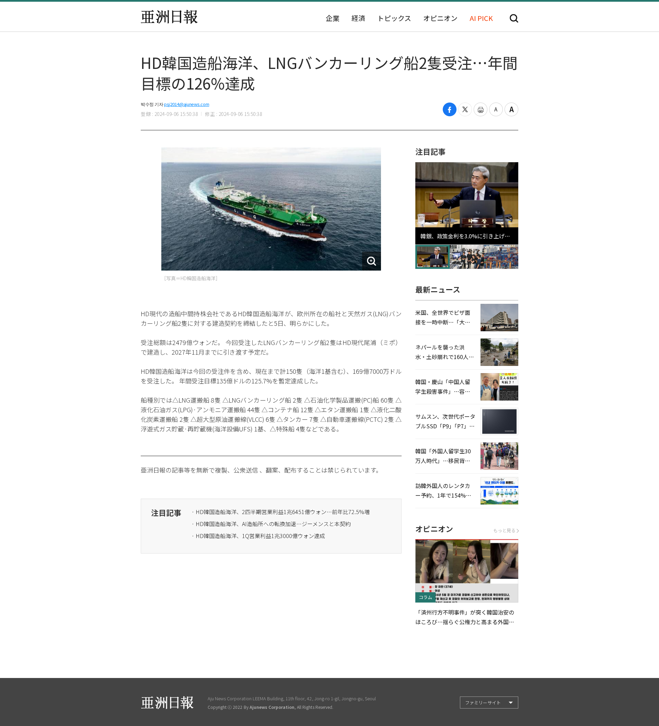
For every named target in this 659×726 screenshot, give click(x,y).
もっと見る (504, 530)
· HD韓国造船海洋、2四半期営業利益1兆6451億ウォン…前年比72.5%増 (281, 512)
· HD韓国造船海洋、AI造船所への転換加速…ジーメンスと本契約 (271, 524)
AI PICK (481, 18)
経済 (358, 18)
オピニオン (440, 18)
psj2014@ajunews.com (186, 104)
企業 (332, 18)
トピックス (394, 18)
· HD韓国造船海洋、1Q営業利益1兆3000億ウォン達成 (258, 536)
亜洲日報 (169, 17)
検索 (514, 18)
